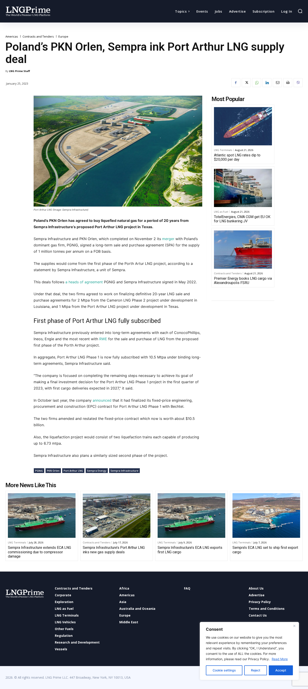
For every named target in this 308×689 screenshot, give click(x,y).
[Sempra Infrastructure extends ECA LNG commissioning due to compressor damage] (42, 515)
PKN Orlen (53, 470)
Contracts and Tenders (38, 36)
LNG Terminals (223, 150)
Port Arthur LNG (73, 470)
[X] (246, 82)
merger (167, 238)
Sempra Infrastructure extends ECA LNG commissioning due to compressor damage (39, 551)
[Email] (277, 82)
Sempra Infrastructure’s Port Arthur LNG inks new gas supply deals (114, 549)
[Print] (287, 82)
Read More (280, 659)
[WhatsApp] (256, 82)
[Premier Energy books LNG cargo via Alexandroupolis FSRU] (243, 249)
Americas (11, 36)
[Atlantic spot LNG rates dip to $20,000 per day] (243, 126)
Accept (280, 670)
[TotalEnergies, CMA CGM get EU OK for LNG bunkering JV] (243, 188)
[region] (249, 651)
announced (102, 400)
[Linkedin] (266, 82)
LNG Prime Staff (19, 71)
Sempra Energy (96, 470)
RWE (103, 339)
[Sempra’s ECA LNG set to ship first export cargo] (266, 515)
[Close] (294, 625)
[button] (300, 11)
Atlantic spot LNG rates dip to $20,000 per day (237, 157)
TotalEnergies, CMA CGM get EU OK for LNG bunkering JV (242, 219)
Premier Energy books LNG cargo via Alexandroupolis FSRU (243, 280)
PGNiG (39, 470)
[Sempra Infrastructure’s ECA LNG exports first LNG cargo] (191, 515)
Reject (255, 670)
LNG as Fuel (221, 211)
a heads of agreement (84, 282)
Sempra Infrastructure (124, 470)
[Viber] (298, 82)
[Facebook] (235, 82)
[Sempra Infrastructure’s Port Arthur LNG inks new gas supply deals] (116, 515)
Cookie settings (224, 670)
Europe (63, 36)
